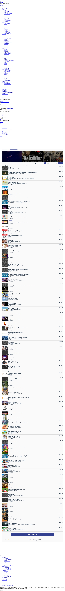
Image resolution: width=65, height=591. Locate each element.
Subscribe (4, 114)
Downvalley (6, 29)
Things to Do (4, 57)
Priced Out (6, 19)
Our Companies (5, 562)
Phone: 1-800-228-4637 (8, 569)
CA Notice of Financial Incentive (7, 582)
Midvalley (6, 28)
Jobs (5, 88)
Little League (6, 43)
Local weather (6, 11)
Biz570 (5, 56)
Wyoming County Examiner (9, 565)
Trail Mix (5, 79)
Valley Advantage (5, 21)
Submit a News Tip (7, 84)
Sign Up (1, 101)
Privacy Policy (6, 572)
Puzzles (5, 63)
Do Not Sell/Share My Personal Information (9, 583)
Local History (6, 16)
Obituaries (4, 34)
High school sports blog (8, 42)
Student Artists (4, 133)
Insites (5, 74)
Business (3, 55)
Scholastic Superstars (7, 20)
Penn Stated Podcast (7, 76)
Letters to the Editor (7, 53)
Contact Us (8, 108)
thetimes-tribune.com (5, 566)
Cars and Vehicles (7, 86)
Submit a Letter (6, 54)
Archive (5, 560)
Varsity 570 (6, 47)
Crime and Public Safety (8, 13)
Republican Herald (7, 564)
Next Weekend (39, 539)
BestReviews (4, 90)
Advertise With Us (14, 150)
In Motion (6, 73)
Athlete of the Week (7, 38)
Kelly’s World (6, 75)
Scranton (5, 24)
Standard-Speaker (7, 563)
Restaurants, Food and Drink (9, 60)
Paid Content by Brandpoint (8, 92)
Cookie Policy (4, 580)
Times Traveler (6, 61)
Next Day (30, 539)
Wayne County (6, 31)
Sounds (5, 78)
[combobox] (30, 163)
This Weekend (34, 539)
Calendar (5, 59)
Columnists (6, 50)
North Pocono (6, 26)
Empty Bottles (6, 66)
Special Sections (5, 94)
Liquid (5, 67)
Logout (3, 97)
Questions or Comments (8, 573)
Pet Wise (5, 64)
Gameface (6, 40)
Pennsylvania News (7, 17)
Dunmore (6, 25)
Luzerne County (7, 30)
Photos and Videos (7, 14)
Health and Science (7, 18)
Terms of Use (4, 579)
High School (6, 41)
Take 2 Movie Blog (7, 80)
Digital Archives (7, 83)
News (3, 9)
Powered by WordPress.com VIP (7, 585)
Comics (5, 62)
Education (6, 15)
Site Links (4, 557)
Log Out (11, 108)
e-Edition (3, 93)
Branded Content (5, 91)
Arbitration (4, 584)
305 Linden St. (6, 567)
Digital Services (5, 82)
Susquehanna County (7, 33)
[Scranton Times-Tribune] (4, 102)
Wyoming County (7, 32)
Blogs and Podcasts (5, 69)
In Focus (5, 72)
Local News (4, 22)
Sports (3, 36)
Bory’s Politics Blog (7, 70)
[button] (32, 0)
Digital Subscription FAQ (8, 574)
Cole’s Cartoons (7, 71)
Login (3, 96)
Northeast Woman (5, 132)
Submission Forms (5, 8)
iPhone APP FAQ (7, 575)
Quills (5, 77)
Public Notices (6, 87)
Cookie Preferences (5, 581)
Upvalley (5, 27)
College (5, 39)
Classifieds (4, 85)
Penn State (6, 44)
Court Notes (6, 12)
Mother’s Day (4, 81)
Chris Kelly (6, 51)
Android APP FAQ (7, 576)
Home (1, 136)
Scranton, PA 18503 (7, 568)
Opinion (3, 48)
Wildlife (5, 46)
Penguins (5, 45)
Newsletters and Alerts (8, 559)
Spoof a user (2, 109)
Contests (5, 65)
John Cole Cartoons (7, 52)
